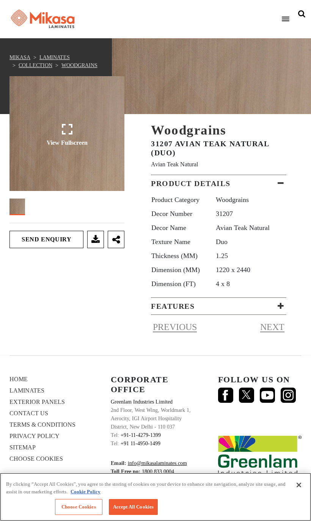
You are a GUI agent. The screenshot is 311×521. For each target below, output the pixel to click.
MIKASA (19, 57)
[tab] (218, 183)
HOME (18, 379)
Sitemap (22, 447)
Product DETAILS (191, 183)
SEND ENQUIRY (46, 239)
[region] (155, 497)
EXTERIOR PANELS (37, 402)
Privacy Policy (34, 436)
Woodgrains (79, 65)
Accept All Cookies (133, 507)
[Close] (299, 485)
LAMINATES (54, 57)
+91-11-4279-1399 (141, 435)
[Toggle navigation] (285, 19)
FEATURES (173, 306)
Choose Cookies (36, 458)
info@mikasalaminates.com (157, 463)
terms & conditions (42, 424)
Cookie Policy (86, 491)
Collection (35, 65)
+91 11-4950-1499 (140, 443)
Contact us (28, 413)
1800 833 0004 (158, 471)
